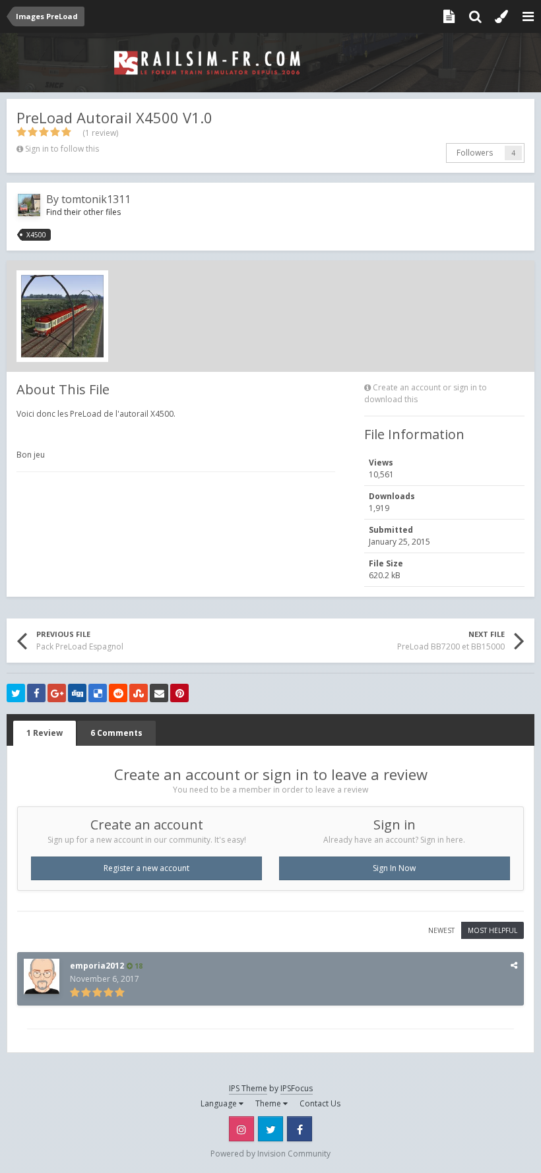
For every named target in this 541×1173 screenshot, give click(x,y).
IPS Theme (248, 1088)
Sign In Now (394, 868)
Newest (441, 930)
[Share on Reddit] (118, 693)
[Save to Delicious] (97, 693)
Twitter (270, 1128)
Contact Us (320, 1103)
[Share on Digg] (77, 693)
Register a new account (146, 868)
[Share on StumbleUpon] (138, 693)
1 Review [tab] (44, 732)
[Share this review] (514, 965)
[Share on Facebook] (36, 693)
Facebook (299, 1128)
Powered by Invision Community (270, 1153)
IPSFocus (296, 1088)
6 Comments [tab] (116, 732)
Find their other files (83, 212)
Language (220, 1103)
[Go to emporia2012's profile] (41, 976)
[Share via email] (159, 693)
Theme (269, 1103)
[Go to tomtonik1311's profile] (29, 205)
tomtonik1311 (96, 199)
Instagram (241, 1128)
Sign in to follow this (62, 148)
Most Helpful (492, 930)
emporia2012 (97, 965)
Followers (475, 152)
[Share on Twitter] (16, 693)
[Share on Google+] (57, 693)
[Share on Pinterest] (179, 693)
